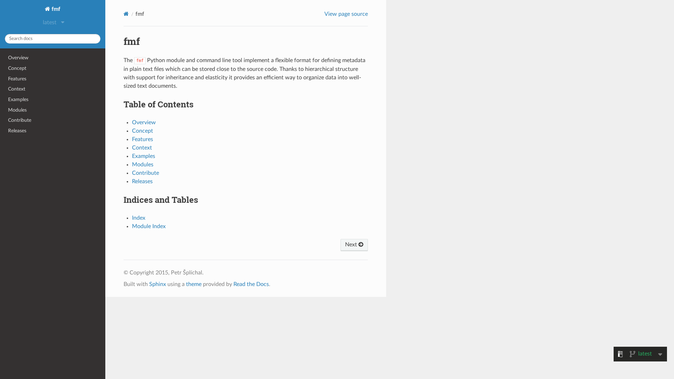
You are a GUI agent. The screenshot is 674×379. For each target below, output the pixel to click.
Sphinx (157, 284)
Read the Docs (251, 284)
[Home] (126, 14)
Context (16, 89)
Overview (18, 57)
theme (193, 284)
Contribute (19, 120)
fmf (55, 9)
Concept (17, 68)
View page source (346, 14)
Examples (18, 99)
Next (351, 244)
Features (17, 78)
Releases (17, 130)
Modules (17, 110)
